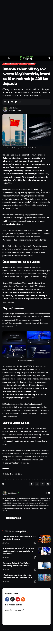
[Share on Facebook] (8, 102)
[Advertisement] (26, 27)
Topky (31, 63)
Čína (19, 474)
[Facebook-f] (7, 599)
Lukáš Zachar (13, 108)
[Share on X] (12, 102)
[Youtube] (18, 599)
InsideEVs (31, 360)
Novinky (23, 63)
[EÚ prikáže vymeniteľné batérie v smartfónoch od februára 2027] (44, 577)
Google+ (5, 511)
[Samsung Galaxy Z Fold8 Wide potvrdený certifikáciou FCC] (44, 565)
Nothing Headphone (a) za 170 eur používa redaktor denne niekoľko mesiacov (18, 551)
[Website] (43, 493)
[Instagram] (12, 599)
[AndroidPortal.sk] (26, 58)
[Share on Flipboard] (16, 102)
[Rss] (23, 599)
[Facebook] (46, 493)
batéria (13, 474)
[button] (4, 58)
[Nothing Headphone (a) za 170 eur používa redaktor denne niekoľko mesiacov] (44, 551)
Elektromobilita (10, 63)
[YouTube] (49, 493)
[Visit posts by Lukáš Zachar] (5, 109)
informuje (36, 180)
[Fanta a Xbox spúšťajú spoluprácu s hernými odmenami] (44, 539)
